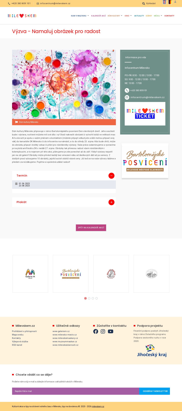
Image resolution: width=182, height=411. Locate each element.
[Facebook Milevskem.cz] (95, 331)
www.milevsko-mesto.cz (65, 335)
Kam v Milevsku (78, 16)
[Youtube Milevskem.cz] (110, 331)
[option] (64, 84)
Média (157, 16)
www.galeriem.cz (61, 331)
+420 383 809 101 (21, 3)
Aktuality (139, 16)
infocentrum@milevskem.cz (55, 3)
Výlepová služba (20, 341)
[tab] (64, 176)
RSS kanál (17, 345)
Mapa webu (17, 335)
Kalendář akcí (98, 16)
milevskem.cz (98, 406)
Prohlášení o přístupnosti (24, 331)
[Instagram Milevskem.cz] (103, 331)
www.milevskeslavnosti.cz (65, 345)
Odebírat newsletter (154, 391)
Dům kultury (114, 16)
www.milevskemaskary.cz (65, 338)
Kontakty (169, 16)
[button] (64, 176)
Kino (127, 16)
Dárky (149, 16)
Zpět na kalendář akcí (91, 227)
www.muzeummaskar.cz (65, 341)
